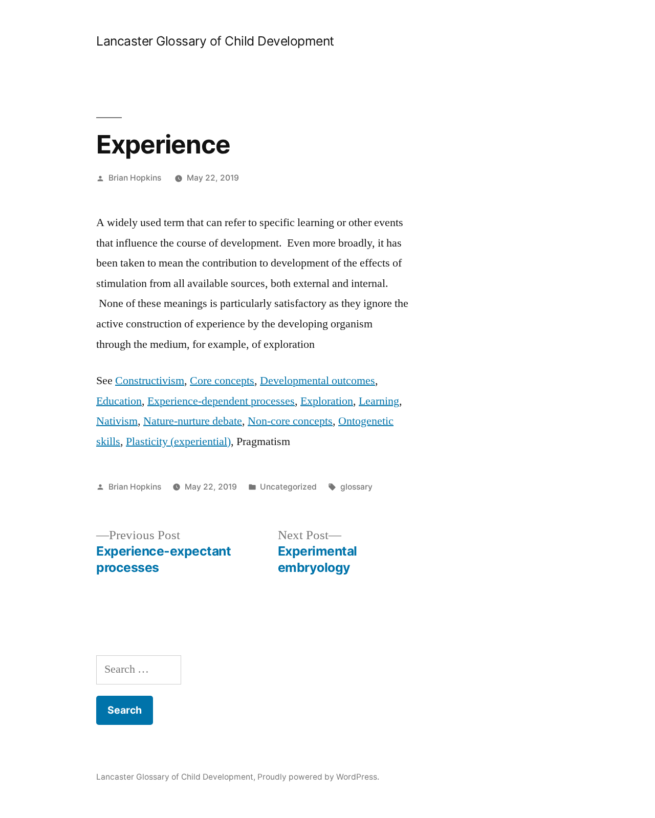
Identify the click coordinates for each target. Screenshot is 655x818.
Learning (379, 401)
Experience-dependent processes (221, 401)
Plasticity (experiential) (178, 441)
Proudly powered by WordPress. (318, 777)
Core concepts (222, 380)
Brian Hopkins (134, 178)
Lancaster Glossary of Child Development (215, 41)
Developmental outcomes (317, 380)
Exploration (326, 401)
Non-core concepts (290, 421)
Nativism (117, 421)
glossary (356, 487)
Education (119, 401)
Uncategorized (288, 487)
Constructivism (149, 380)
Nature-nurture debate (192, 421)
